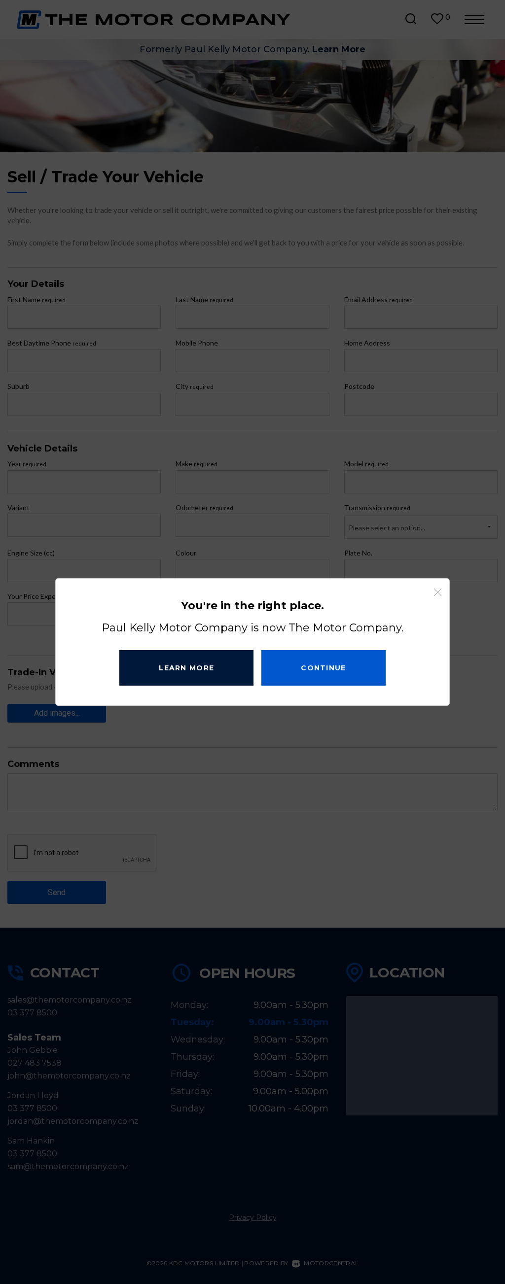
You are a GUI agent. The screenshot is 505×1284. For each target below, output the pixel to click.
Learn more (186, 667)
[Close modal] (437, 592)
